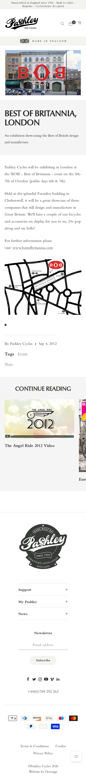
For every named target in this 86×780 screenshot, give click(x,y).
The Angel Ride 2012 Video (30, 446)
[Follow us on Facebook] (28, 679)
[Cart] (71, 23)
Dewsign (51, 772)
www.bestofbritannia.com (33, 248)
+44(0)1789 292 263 (43, 692)
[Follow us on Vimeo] (52, 679)
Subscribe (43, 660)
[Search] (62, 23)
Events (23, 354)
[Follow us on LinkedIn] (58, 679)
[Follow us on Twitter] (34, 679)
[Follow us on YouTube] (46, 679)
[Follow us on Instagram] (40, 679)
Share (9, 364)
